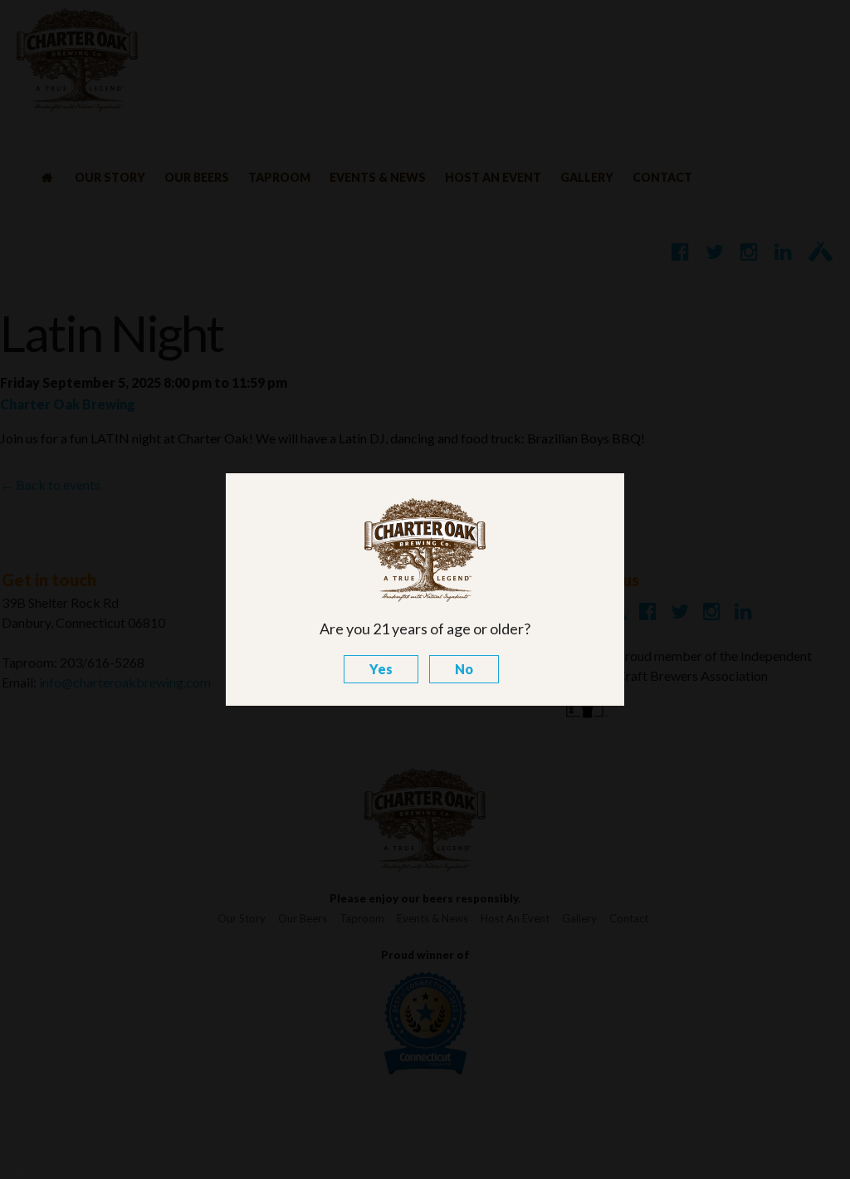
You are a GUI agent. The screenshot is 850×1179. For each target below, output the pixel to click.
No (464, 669)
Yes (381, 669)
